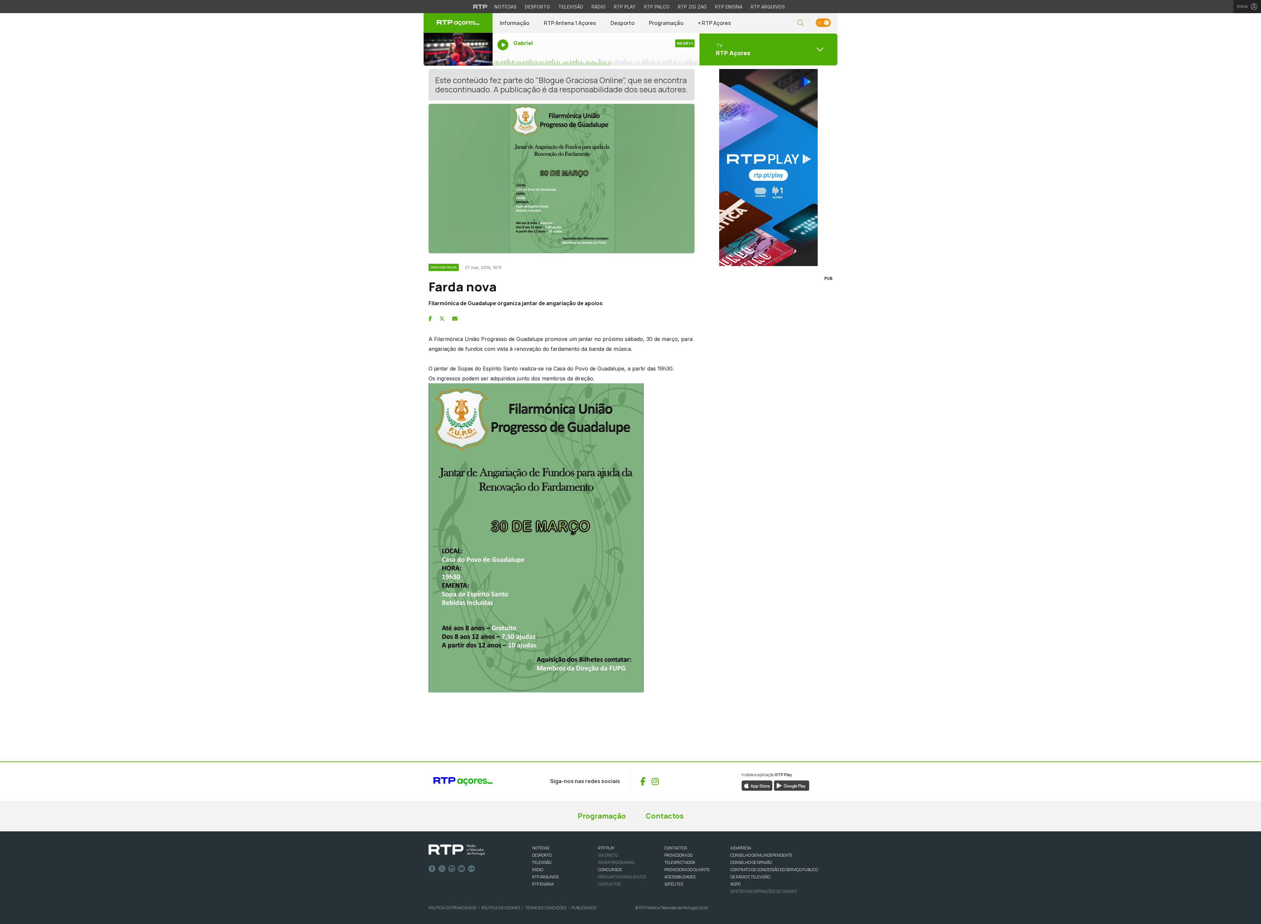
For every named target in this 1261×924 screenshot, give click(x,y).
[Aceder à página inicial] (458, 23)
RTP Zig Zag (692, 7)
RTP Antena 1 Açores (570, 23)
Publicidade (583, 908)
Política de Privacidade (452, 908)
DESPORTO (542, 855)
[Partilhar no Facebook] (430, 318)
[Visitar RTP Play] (768, 167)
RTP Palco (657, 7)
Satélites (673, 884)
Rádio (598, 7)
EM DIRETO (608, 855)
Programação (666, 23)
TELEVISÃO (541, 862)
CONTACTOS (675, 848)
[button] (800, 23)
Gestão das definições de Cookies (763, 891)
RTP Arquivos (768, 7)
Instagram (451, 868)
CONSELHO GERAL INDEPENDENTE (761, 855)
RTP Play (625, 7)
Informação (514, 23)
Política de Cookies (500, 908)
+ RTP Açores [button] (714, 23)
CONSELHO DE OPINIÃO (751, 862)
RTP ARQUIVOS (545, 877)
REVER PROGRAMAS (616, 862)
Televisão (570, 7)
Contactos (665, 816)
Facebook (432, 868)
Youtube (461, 868)
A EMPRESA (740, 848)
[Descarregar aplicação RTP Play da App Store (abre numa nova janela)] (757, 785)
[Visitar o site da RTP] (480, 6)
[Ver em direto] (458, 49)
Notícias (505, 7)
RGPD (735, 884)
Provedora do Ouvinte (687, 869)
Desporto (537, 7)
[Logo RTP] (457, 850)
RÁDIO (537, 869)
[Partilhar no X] (442, 318)
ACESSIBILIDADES (680, 877)
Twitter (442, 868)
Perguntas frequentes (622, 877)
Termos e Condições (545, 908)
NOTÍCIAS (540, 848)
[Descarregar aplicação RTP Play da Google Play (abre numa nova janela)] (791, 785)
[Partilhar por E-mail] (454, 318)
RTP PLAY (606, 848)
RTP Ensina (728, 7)
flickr (471, 868)
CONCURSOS (610, 869)
